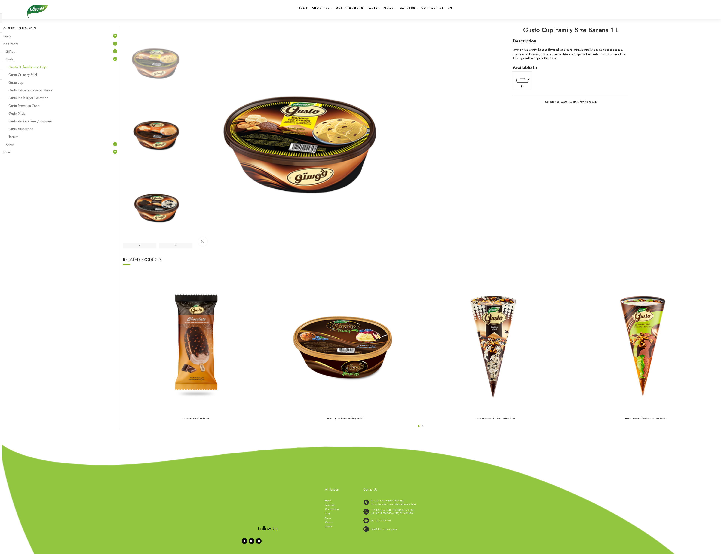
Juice (6, 152)
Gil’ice (10, 51)
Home (328, 500)
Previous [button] (139, 245)
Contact (329, 526)
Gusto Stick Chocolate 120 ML (196, 418)
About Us (329, 505)
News (328, 518)
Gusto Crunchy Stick (23, 74)
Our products (332, 509)
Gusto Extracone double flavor (30, 90)
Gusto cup (15, 82)
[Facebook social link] (244, 541)
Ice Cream (10, 44)
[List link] (417, 511)
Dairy (7, 36)
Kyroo (10, 144)
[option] (157, 61)
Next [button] (175, 245)
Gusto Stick (16, 113)
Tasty (327, 513)
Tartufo (13, 136)
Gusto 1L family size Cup (583, 102)
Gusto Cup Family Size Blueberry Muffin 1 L (346, 418)
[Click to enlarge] (202, 241)
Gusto (564, 102)
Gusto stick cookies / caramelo (30, 121)
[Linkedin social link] (259, 541)
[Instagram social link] (251, 541)
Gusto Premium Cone (23, 105)
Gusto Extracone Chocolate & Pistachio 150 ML (645, 418)
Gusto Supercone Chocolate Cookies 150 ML (495, 418)
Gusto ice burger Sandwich (28, 98)
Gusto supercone (20, 129)
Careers (329, 522)
